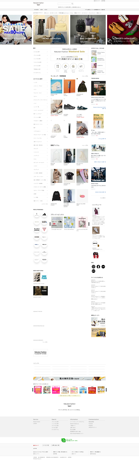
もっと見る (45, 342)
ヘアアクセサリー (37, 134)
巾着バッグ (99, 16)
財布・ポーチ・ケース (38, 127)
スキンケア (36, 152)
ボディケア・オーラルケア (39, 166)
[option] (51, 33)
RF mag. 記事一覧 (102, 142)
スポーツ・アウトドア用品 (39, 194)
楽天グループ (96, 4)
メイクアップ (36, 159)
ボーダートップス (53, 16)
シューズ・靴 (36, 110)
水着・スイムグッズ (37, 145)
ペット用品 (36, 201)
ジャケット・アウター (38, 89)
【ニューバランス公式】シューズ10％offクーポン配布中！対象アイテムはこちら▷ (98, 240)
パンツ (35, 93)
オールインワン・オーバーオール (40, 103)
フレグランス (36, 173)
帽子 (34, 131)
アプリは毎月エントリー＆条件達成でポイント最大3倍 (95, 13)
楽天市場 (103, 4)
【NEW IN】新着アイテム (97, 252)
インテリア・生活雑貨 (38, 187)
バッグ (35, 107)
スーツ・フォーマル (37, 141)
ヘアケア (35, 169)
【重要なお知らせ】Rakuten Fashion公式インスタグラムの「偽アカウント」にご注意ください (98, 313)
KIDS (46, 13)
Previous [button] (33, 33)
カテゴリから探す (37, 69)
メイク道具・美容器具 (38, 176)
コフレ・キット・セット (38, 180)
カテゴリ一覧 (44, 207)
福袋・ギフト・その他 (38, 204)
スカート (35, 100)
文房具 (35, 197)
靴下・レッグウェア (37, 117)
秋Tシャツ (47, 16)
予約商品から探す (37, 72)
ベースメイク (36, 155)
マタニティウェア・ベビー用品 (40, 138)
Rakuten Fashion (44, 7)
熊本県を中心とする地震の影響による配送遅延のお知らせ (69, 10)
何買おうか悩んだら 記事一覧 (100, 165)
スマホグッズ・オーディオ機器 (40, 190)
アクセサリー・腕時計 (38, 124)
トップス (35, 86)
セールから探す (37, 55)
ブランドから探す (37, 58)
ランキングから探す (37, 65)
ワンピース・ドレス (37, 96)
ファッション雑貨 (37, 120)
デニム (71, 16)
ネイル (35, 162)
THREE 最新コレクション (64, 16)
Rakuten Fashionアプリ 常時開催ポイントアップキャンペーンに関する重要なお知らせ (98, 301)
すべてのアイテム (37, 76)
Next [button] (105, 33)
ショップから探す (37, 62)
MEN (41, 13)
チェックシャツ (92, 16)
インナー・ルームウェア (38, 113)
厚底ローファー (77, 16)
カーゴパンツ (84, 16)
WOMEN (36, 13)
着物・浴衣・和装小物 (38, 148)
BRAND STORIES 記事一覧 (100, 195)
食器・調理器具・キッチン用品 (40, 183)
